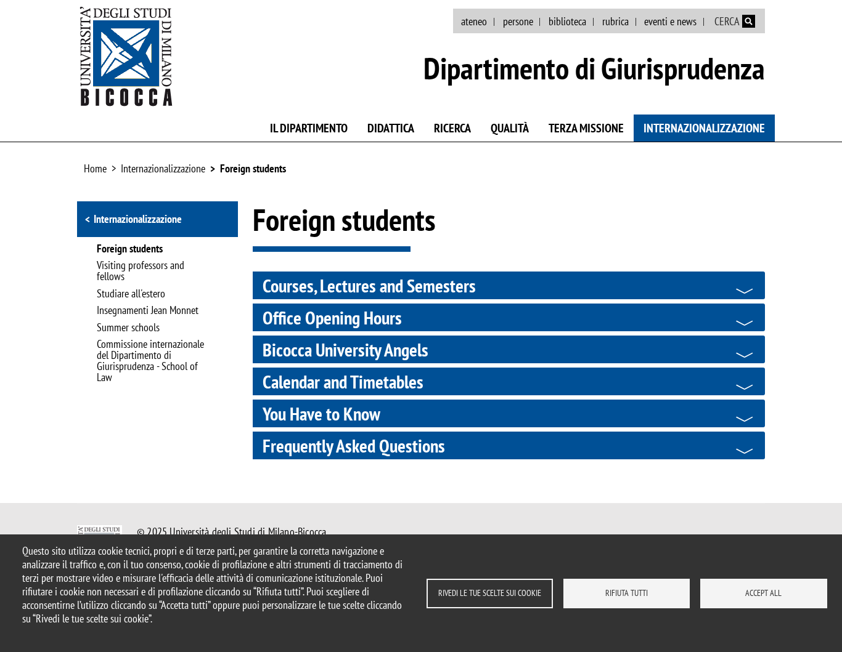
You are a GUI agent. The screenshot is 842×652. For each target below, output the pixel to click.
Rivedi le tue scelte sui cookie (489, 592)
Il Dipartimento (309, 128)
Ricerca (452, 128)
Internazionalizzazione (704, 128)
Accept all (763, 592)
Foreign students (253, 168)
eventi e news (670, 21)
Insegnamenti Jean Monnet (147, 311)
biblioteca (567, 21)
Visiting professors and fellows (140, 271)
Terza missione (586, 128)
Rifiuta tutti (626, 592)
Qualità (510, 128)
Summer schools (128, 328)
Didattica (390, 128)
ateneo (474, 21)
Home (95, 168)
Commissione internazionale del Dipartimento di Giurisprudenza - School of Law (150, 361)
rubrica (615, 21)
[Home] (126, 56)
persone (518, 21)
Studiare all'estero (131, 294)
